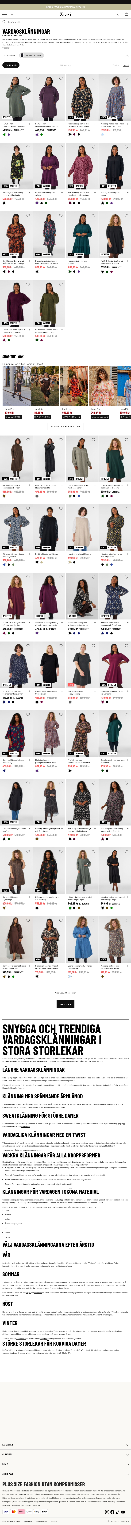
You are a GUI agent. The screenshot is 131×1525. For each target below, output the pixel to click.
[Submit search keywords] (4, 21)
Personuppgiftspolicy (11, 1521)
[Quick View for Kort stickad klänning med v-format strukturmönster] (29, 329)
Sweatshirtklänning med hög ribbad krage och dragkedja (46, 623)
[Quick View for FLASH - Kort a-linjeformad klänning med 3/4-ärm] (127, 261)
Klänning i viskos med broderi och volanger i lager (80, 898)
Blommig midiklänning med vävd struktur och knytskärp (46, 262)
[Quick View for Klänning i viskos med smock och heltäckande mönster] (127, 124)
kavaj (91, 1145)
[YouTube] (123, 1512)
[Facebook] (112, 1512)
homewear (25, 1126)
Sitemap (54, 1521)
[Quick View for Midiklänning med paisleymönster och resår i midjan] (62, 760)
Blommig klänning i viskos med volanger (13, 761)
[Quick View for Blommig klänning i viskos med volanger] (29, 760)
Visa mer (5, 47)
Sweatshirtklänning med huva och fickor (112, 761)
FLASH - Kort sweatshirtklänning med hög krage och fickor (14, 124)
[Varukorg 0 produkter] (126, 14)
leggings (43, 1338)
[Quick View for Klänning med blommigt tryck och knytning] (62, 897)
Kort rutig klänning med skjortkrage (12, 898)
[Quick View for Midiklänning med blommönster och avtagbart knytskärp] (95, 760)
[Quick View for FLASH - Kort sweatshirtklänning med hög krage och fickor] (29, 124)
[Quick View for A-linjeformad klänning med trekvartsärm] (62, 691)
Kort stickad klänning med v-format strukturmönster (14, 330)
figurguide (29, 1164)
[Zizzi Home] (65, 13)
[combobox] (65, 22)
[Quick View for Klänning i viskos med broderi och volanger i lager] (95, 897)
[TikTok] (118, 1512)
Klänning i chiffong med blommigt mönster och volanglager (110, 967)
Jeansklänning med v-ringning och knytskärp (80, 967)
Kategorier (7, 1444)
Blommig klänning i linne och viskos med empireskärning (46, 967)
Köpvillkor (28, 1521)
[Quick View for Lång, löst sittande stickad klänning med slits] (62, 485)
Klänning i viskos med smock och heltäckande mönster (112, 124)
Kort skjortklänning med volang (45, 193)
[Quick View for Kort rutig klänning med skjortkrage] (29, 897)
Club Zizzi (7, 1454)
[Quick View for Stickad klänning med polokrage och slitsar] (29, 485)
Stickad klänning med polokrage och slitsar (11, 486)
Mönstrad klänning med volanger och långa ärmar (78, 623)
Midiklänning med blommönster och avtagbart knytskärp (79, 761)
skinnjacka (42, 1266)
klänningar (40, 1077)
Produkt (116, 65)
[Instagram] (107, 1512)
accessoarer (21, 1338)
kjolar (38, 1150)
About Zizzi (7, 1474)
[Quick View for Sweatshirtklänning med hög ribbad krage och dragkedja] (62, 622)
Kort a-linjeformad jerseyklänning (75, 692)
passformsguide (43, 1164)
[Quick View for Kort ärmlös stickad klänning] (62, 554)
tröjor (28, 1292)
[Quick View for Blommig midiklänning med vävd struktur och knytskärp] (62, 261)
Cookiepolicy (41, 1521)
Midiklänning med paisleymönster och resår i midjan (46, 761)
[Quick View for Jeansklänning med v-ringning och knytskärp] (95, 966)
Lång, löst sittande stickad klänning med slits (46, 486)
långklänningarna (17, 1088)
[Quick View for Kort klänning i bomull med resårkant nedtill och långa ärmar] (95, 124)
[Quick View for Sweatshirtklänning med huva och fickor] (127, 760)
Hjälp (5, 1464)
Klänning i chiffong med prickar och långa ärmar (47, 829)
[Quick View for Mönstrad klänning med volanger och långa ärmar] (95, 622)
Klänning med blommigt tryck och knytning (47, 898)
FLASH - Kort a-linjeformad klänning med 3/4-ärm (112, 262)
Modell (126, 65)
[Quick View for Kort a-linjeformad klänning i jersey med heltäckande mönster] (95, 828)
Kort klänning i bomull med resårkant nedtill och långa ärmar (78, 124)
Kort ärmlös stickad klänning (46, 554)
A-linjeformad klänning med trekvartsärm (46, 692)
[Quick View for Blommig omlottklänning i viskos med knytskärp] (29, 192)
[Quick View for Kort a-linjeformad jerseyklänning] (95, 691)
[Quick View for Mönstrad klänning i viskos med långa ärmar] (95, 485)
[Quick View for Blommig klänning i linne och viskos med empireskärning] (62, 966)
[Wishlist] (28, 78)
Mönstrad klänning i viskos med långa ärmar (78, 486)
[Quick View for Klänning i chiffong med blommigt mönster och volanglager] (127, 966)
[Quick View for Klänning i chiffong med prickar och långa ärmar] (62, 828)
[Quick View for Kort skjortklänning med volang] (62, 192)
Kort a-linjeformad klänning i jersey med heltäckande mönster (79, 829)
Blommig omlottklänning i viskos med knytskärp (13, 193)
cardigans (38, 1292)
